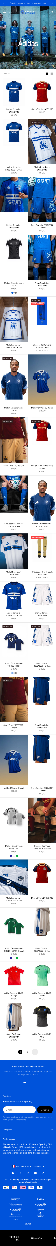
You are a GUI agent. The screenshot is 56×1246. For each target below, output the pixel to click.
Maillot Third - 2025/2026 (42, 109)
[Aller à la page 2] (35, 1052)
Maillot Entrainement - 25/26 (14, 409)
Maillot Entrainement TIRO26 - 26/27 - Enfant (14, 950)
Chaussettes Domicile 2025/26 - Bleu (14, 525)
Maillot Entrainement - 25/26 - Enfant (42, 525)
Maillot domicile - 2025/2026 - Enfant (13, 169)
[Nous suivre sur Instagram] (28, 1173)
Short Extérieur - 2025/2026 (42, 614)
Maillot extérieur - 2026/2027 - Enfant (14, 899)
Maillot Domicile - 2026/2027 (13, 226)
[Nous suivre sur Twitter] (20, 1173)
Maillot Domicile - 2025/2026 (13, 110)
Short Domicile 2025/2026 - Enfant (42, 226)
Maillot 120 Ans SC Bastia (42, 408)
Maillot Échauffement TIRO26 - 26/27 (14, 665)
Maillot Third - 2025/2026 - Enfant (42, 467)
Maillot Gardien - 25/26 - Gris (42, 1035)
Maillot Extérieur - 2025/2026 (42, 169)
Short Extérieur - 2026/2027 (14, 1035)
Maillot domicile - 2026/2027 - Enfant (14, 614)
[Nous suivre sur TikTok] (43, 1173)
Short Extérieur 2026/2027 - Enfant (42, 950)
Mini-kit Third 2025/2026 (42, 898)
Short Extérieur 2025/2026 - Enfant (42, 665)
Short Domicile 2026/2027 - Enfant (42, 789)
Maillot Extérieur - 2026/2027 (14, 573)
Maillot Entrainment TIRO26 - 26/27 (14, 847)
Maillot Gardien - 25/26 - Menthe (42, 994)
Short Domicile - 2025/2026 (42, 284)
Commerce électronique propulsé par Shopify (35, 1180)
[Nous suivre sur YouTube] (35, 1173)
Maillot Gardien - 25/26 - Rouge (14, 994)
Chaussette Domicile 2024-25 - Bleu (42, 346)
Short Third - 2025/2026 (13, 466)
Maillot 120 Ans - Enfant (14, 788)
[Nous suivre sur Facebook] (13, 1173)
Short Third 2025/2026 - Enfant (13, 726)
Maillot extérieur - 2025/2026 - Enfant (13, 346)
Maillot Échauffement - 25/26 (14, 284)
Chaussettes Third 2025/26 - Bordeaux (42, 847)
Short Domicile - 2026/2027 (42, 726)
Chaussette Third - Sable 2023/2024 (42, 573)
